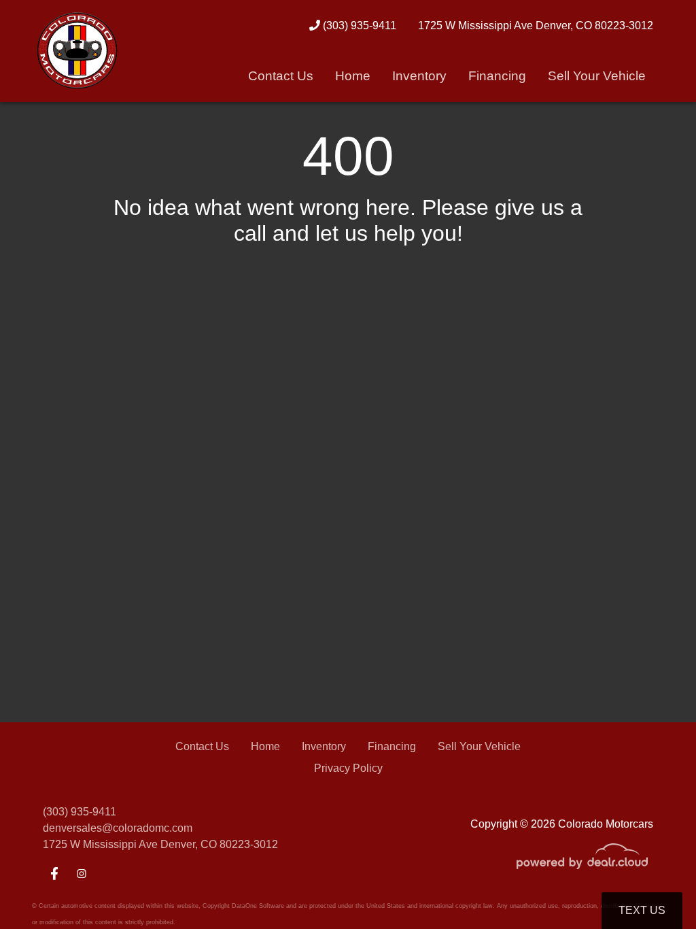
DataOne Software (258, 905)
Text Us (642, 910)
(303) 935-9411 (358, 25)
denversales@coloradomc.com (117, 828)
